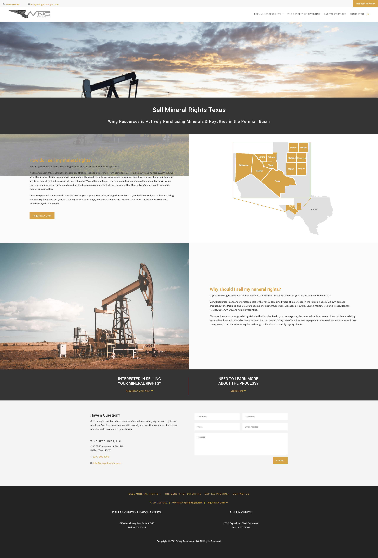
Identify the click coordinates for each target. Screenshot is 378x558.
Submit (280, 460)
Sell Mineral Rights (267, 14)
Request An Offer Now (139, 390)
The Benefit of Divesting (304, 14)
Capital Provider (335, 14)
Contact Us (357, 14)
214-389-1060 (13, 4)
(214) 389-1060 (101, 456)
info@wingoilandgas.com (44, 4)
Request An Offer (365, 3)
